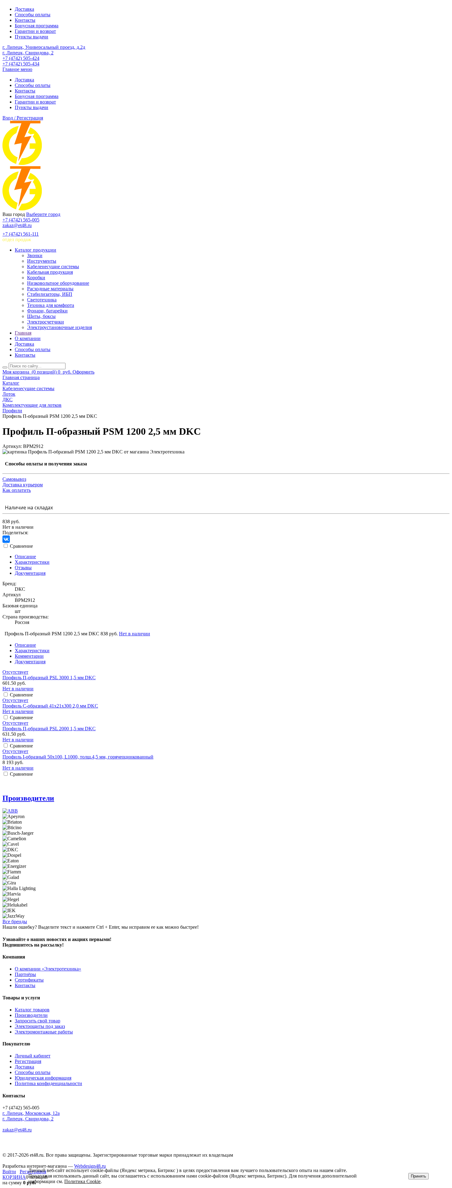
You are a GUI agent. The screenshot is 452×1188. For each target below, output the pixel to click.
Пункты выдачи (31, 36)
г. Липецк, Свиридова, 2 (28, 52)
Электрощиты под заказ (40, 1026)
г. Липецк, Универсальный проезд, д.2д (43, 47)
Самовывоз (14, 479)
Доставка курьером (22, 484)
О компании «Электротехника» (48, 968)
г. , (31, 1113)
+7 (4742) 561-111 (20, 234)
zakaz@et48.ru (17, 225)
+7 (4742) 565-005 (20, 219)
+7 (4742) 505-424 (20, 58)
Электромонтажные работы (44, 1031)
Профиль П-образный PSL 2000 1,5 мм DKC (49, 728)
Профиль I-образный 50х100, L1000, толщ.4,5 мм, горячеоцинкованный (77, 756)
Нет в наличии (134, 633)
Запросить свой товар (37, 1020)
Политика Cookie (82, 1181)
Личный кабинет (32, 1055)
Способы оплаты (32, 14)
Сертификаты (29, 979)
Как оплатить (16, 490)
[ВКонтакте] (6, 539)
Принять (418, 1176)
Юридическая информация (43, 1077)
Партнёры (25, 974)
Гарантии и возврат (35, 31)
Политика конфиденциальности (48, 1083)
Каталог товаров (32, 1009)
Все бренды (14, 921)
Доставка (24, 9)
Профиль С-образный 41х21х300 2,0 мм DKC (50, 705)
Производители (28, 798)
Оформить (83, 371)
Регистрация (28, 1061)
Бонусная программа (36, 25)
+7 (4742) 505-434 (20, 63)
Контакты (25, 20)
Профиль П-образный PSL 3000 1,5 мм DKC (49, 677)
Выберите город (43, 214)
